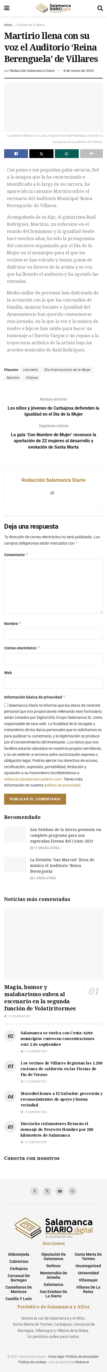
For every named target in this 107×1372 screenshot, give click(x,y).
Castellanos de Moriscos (18, 1289)
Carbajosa (19, 1268)
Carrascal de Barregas (19, 1278)
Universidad (88, 1273)
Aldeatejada (18, 1254)
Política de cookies (32, 1362)
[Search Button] (100, 8)
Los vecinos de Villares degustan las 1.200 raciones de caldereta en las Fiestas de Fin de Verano (61, 1068)
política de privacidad (62, 785)
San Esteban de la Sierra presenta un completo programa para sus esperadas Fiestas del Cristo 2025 (66, 835)
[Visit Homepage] (53, 8)
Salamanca (53, 1284)
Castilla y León (18, 1299)
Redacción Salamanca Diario (32, 71)
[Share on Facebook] (16, 153)
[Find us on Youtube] (59, 1191)
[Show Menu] (6, 8)
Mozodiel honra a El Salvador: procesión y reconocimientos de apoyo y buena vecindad (62, 1099)
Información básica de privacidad (35, 697)
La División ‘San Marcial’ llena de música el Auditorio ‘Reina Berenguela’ (62, 865)
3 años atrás (44, 878)
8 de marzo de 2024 (78, 71)
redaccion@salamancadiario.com (32, 779)
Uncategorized (88, 1266)
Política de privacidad (82, 1357)
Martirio (13, 378)
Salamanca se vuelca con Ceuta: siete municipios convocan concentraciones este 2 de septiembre (57, 1038)
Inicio (8, 25)
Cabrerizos (18, 1261)
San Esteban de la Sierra (53, 1293)
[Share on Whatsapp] (67, 153)
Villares (32, 378)
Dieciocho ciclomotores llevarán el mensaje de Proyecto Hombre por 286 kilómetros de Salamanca (57, 1129)
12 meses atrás (46, 848)
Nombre (13, 623)
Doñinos (53, 1266)
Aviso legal (56, 1357)
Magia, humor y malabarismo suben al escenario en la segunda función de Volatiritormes (40, 997)
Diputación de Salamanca (53, 1256)
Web (8, 672)
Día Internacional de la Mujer (67, 370)
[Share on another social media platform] (91, 153)
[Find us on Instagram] (72, 1191)
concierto (30, 370)
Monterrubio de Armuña (53, 1275)
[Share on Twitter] (41, 153)
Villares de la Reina (30, 25)
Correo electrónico (22, 647)
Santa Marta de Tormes (88, 1256)
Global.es (82, 1362)
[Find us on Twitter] (47, 1191)
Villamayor (88, 1280)
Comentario (16, 554)
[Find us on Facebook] (34, 1191)
